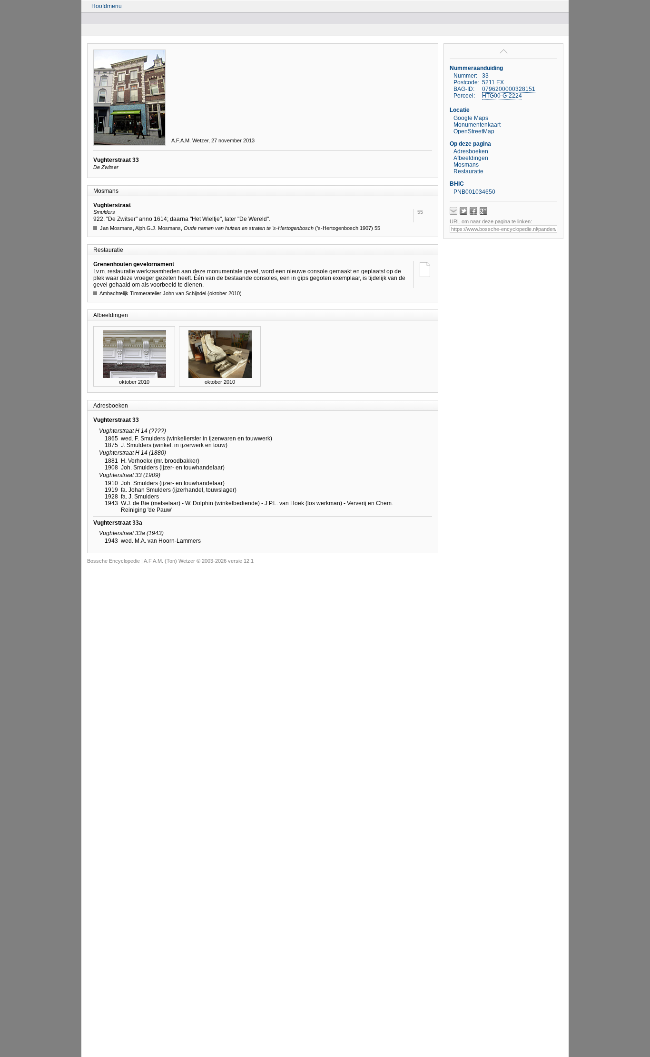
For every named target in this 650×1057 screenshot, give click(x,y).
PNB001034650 (474, 192)
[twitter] (463, 211)
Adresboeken (470, 151)
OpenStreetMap (473, 131)
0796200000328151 (508, 89)
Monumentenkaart (477, 124)
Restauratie (468, 171)
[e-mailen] (453, 211)
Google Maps (470, 118)
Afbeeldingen (470, 158)
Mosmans (466, 164)
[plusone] (483, 211)
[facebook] (473, 211)
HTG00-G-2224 (502, 95)
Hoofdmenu (106, 6)
